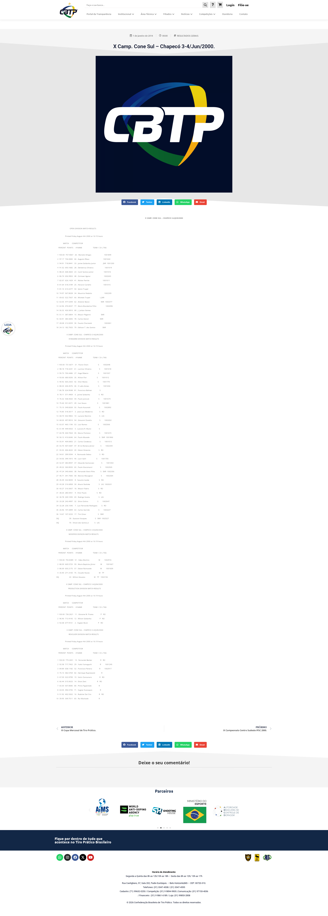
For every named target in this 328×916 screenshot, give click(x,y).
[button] (129, 202)
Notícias (185, 14)
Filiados (167, 14)
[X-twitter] (82, 857)
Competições (206, 14)
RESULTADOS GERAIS (187, 35)
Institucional (124, 14)
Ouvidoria (227, 14)
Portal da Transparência (99, 14)
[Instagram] (67, 857)
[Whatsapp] (59, 857)
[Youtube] (90, 857)
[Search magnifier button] (205, 5)
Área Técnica (147, 14)
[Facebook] (75, 857)
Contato (243, 14)
